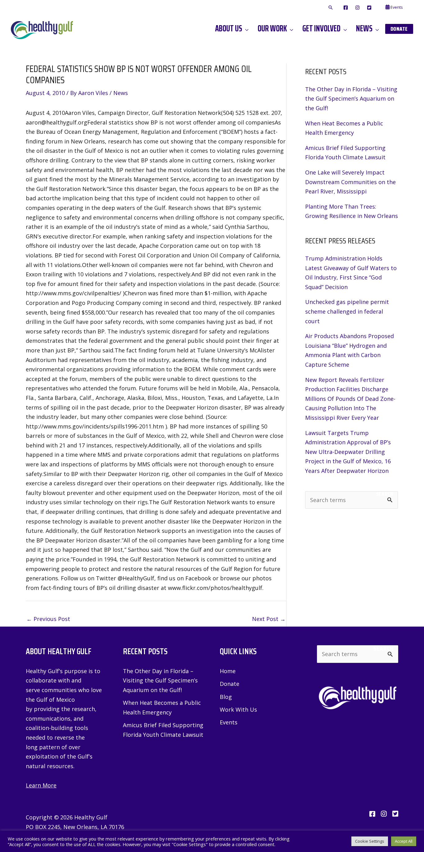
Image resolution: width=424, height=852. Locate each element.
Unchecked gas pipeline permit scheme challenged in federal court (347, 311)
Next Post (269, 619)
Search (384, 494)
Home (228, 671)
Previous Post (48, 619)
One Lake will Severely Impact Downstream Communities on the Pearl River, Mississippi (350, 182)
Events (228, 722)
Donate (229, 683)
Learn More (41, 785)
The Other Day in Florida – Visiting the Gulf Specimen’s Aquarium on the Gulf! (351, 98)
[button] (330, 7)
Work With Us (238, 709)
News (120, 93)
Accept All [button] (404, 841)
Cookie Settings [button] (369, 841)
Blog (226, 696)
